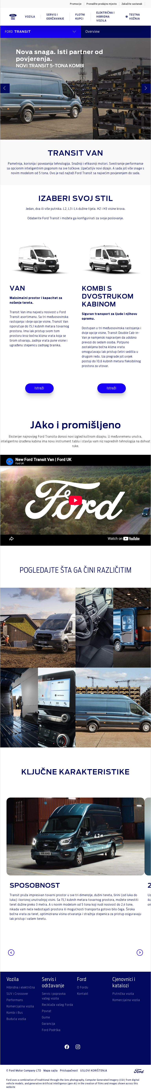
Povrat (47, 1011)
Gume (46, 1017)
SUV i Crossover (17, 993)
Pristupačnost (69, 1070)
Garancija (48, 1023)
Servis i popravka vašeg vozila (54, 996)
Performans (14, 1000)
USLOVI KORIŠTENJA (93, 1070)
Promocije (76, 4)
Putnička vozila (123, 993)
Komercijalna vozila (20, 1006)
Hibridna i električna (20, 987)
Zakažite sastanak (132, 4)
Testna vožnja (134, 16)
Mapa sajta (50, 1070)
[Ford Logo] (12, 17)
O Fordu (82, 987)
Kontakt (82, 993)
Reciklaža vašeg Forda (57, 1004)
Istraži (39, 388)
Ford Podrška (51, 1030)
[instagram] (78, 1047)
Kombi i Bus (14, 1012)
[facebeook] (66, 1047)
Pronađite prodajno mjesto (102, 4)
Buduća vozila (16, 1019)
